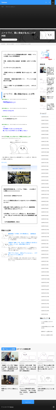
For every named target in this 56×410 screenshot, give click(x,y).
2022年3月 (43, 303)
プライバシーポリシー (10, 6)
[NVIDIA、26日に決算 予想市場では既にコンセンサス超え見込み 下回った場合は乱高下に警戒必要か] (43, 80)
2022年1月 (43, 310)
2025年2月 (43, 180)
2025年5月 (43, 169)
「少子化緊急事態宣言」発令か (12, 222)
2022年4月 (43, 300)
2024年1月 (43, 226)
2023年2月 (43, 264)
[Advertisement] (28, 18)
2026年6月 (43, 123)
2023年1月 (43, 268)
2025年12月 (44, 145)
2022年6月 (43, 293)
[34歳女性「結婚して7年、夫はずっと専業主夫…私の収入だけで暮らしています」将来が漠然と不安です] (4, 245)
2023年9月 (43, 240)
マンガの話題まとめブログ (47, 321)
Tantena (11, 406)
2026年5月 (43, 127)
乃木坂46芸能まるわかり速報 (47, 326)
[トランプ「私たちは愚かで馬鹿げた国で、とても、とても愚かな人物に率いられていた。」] (43, 90)
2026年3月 (43, 134)
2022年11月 (44, 275)
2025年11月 (44, 148)
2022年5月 (43, 296)
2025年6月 (43, 166)
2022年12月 (44, 271)
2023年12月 (44, 229)
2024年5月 (43, 212)
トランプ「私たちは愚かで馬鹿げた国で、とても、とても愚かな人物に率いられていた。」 (46, 368)
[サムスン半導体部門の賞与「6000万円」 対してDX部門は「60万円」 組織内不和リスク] (43, 106)
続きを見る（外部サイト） (19, 168)
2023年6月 (43, 250)
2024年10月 (44, 194)
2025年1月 (43, 183)
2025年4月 (43, 173)
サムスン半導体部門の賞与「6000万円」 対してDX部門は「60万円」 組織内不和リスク (50, 107)
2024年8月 (43, 201)
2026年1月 (43, 141)
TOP (2, 6)
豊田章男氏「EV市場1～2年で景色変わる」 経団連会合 (22, 233)
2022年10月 (44, 279)
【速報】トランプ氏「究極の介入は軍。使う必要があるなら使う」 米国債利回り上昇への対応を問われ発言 (50, 71)
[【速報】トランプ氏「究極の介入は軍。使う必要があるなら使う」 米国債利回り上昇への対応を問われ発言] (43, 70)
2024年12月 (44, 187)
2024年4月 (43, 215)
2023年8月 (43, 243)
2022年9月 (43, 282)
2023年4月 (43, 257)
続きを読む (4, 162)
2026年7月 (43, 120)
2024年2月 (43, 222)
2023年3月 (43, 261)
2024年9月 (43, 197)
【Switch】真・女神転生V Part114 (13, 195)
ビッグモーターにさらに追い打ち (12, 67)
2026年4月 (43, 130)
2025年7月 (43, 162)
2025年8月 (43, 159)
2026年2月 (43, 137)
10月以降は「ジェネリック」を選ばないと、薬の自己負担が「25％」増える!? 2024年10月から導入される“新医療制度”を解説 (20, 215)
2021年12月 (44, 314)
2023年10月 (44, 236)
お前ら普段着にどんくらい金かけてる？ (46, 389)
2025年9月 (43, 155)
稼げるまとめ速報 (12, 39)
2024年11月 (44, 190)
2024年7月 (43, 204)
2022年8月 (43, 286)
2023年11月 (44, 233)
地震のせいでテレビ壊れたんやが (9, 389)
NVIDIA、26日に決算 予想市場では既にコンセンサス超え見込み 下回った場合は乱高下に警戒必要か (28, 368)
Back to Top (28, 402)
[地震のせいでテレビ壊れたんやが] (43, 99)
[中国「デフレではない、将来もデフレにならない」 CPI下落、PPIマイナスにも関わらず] (4, 255)
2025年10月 (44, 152)
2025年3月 (43, 176)
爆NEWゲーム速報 (45, 331)
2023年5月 (43, 254)
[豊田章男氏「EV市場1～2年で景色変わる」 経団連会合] (4, 236)
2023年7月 (43, 247)
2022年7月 (43, 289)
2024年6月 (43, 208)
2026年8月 (43, 116)
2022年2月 (43, 307)
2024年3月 (43, 219)
